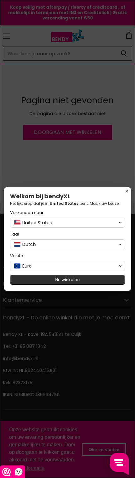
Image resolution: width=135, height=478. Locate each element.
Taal (14, 234)
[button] (67, 223)
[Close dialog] (127, 191)
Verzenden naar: (27, 212)
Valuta (16, 255)
